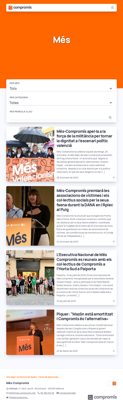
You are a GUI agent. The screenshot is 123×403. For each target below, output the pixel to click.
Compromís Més (67, 393)
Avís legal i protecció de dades (21, 377)
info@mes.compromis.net (22, 393)
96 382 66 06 (47, 393)
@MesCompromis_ (19, 397)
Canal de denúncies (48, 377)
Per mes (14, 83)
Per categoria (19, 97)
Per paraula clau (21, 111)
